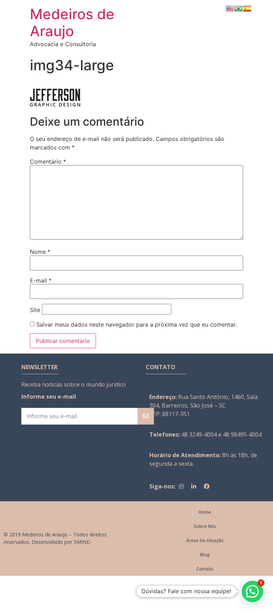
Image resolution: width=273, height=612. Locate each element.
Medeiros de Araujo (72, 22)
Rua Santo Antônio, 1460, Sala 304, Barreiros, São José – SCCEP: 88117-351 (203, 405)
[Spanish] (247, 7)
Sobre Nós (205, 526)
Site (35, 310)
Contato (204, 568)
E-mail (41, 280)
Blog (205, 554)
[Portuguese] (238, 7)
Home (205, 512)
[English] (230, 7)
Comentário (48, 161)
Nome (40, 252)
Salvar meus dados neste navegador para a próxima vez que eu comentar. (136, 324)
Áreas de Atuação (205, 540)
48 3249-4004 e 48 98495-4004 (221, 434)
